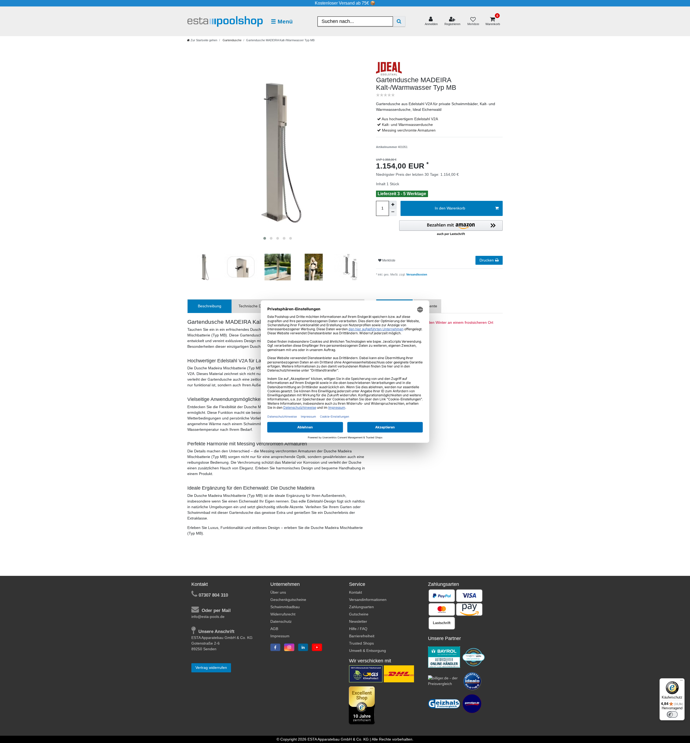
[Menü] (681, 681)
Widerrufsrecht (282, 614)
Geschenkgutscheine (288, 599)
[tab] (209, 306)
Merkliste (388, 260)
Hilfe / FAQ (358, 629)
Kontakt (355, 592)
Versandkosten (416, 274)
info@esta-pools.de (208, 616)
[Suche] (399, 21)
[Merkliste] (473, 21)
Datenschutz (281, 621)
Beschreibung (209, 306)
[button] (451, 228)
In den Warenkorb (450, 208)
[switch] (672, 714)
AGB (274, 629)
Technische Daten (254, 306)
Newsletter (358, 621)
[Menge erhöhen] (392, 204)
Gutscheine (358, 614)
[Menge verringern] (392, 212)
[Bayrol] (444, 657)
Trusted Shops (361, 643)
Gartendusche (232, 40)
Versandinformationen (368, 599)
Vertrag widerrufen (211, 667)
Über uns (278, 592)
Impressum (279, 636)
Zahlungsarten (361, 607)
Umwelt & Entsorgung (367, 650)
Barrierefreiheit (361, 636)
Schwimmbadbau (285, 607)
